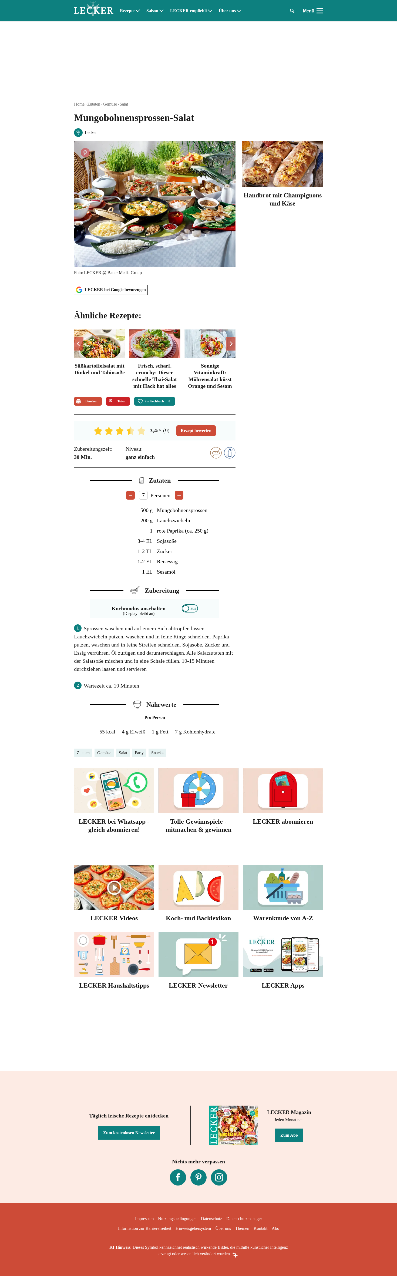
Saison (152, 11)
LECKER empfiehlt (188, 11)
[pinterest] (198, 1177)
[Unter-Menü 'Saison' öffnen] (161, 10)
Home (79, 104)
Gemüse (110, 104)
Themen (242, 1228)
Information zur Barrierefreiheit (144, 1228)
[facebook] (178, 1177)
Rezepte (127, 11)
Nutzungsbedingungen (177, 1218)
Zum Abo (289, 1135)
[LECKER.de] (93, 10)
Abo (275, 1228)
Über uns (227, 11)
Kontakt (260, 1228)
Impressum (144, 1218)
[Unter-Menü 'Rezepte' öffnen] (138, 10)
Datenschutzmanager (244, 1218)
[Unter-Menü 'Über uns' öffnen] (239, 10)
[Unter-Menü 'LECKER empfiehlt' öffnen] (210, 10)
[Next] (230, 344)
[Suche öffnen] (292, 10)
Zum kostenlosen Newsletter (129, 1132)
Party (139, 752)
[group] (154, 359)
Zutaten (93, 104)
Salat (124, 104)
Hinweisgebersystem (193, 1228)
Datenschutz (211, 1218)
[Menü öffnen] (320, 11)
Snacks (157, 752)
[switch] (190, 608)
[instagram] (219, 1177)
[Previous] (78, 344)
